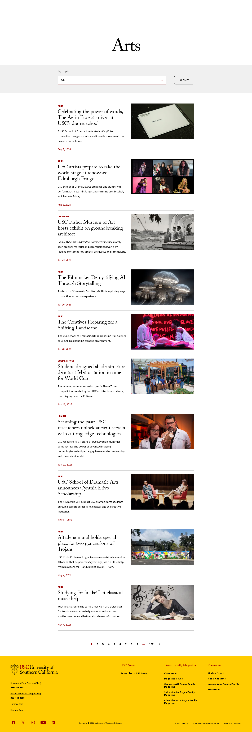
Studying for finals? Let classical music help (90, 596)
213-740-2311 (17, 687)
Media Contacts (217, 678)
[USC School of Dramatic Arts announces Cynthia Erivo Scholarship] (162, 492)
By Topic (63, 72)
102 (151, 644)
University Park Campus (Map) (26, 683)
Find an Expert (216, 673)
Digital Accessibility (232, 723)
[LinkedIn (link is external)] (53, 722)
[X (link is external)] (23, 722)
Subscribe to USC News (134, 673)
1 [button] (91, 644)
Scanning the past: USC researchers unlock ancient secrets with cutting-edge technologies (91, 428)
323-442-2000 (17, 697)
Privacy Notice (181, 723)
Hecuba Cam (17, 710)
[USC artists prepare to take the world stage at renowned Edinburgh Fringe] (162, 176)
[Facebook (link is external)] (13, 722)
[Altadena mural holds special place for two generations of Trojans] (162, 547)
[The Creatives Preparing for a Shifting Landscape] (162, 332)
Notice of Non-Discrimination (206, 723)
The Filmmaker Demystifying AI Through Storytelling (91, 281)
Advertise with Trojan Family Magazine (180, 702)
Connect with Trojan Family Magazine (179, 685)
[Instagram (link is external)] (33, 722)
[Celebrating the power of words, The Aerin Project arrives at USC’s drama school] (162, 121)
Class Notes (171, 673)
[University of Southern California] (34, 670)
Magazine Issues (173, 678)
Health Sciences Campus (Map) (26, 693)
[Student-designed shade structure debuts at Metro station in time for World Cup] (162, 376)
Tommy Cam (17, 703)
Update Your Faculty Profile (223, 684)
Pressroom (214, 689)
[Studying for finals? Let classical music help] (162, 602)
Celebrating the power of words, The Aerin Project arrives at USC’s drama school (90, 118)
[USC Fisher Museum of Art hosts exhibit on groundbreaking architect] (162, 232)
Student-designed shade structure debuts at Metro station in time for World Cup (91, 373)
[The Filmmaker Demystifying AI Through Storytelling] (162, 287)
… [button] (143, 644)
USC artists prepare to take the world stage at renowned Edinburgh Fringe (89, 173)
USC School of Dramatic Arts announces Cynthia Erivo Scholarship (88, 488)
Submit (184, 80)
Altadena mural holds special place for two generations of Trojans (87, 544)
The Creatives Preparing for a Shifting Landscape (87, 325)
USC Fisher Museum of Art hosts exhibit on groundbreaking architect (90, 228)
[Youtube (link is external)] (43, 722)
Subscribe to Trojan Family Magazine (179, 693)
